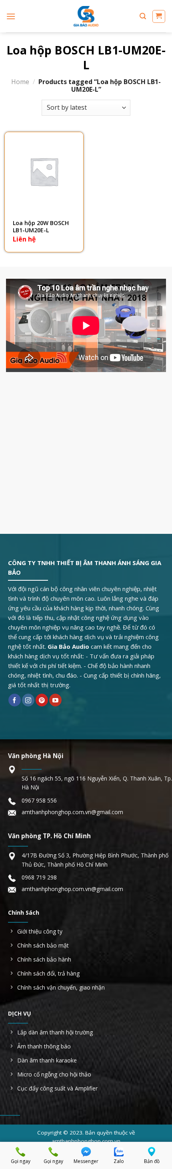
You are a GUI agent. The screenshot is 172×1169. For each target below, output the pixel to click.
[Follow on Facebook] (14, 700)
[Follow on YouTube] (55, 700)
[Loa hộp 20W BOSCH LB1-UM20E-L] (44, 171)
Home (20, 81)
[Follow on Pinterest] (42, 700)
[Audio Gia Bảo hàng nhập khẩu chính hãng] (86, 16)
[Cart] (159, 16)
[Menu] (11, 16)
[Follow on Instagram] (28, 700)
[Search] (143, 16)
